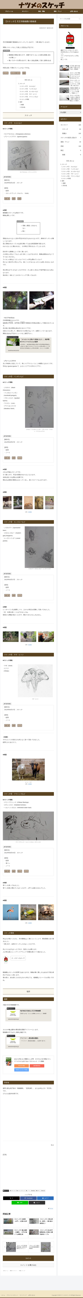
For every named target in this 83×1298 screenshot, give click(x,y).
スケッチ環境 (25, 99)
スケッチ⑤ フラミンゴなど (29, 96)
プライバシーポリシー (12, 1295)
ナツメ (70, 45)
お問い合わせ (31, 1295)
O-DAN (30, 512)
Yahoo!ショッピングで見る (22, 1069)
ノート (28, 1190)
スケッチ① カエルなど (28, 86)
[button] (37, 1203)
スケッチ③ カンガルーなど (29, 91)
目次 (26, 80)
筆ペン (38, 1190)
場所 (21, 102)
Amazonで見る (21, 1065)
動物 (34, 1190)
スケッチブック (21, 1190)
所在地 (23, 107)
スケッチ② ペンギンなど (29, 89)
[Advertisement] (28, 34)
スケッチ (22, 83)
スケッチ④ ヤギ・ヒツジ (29, 94)
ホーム (3, 1295)
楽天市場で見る (37, 1065)
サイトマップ (23, 1295)
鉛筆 (44, 1190)
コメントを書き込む (28, 1265)
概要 (22, 104)
